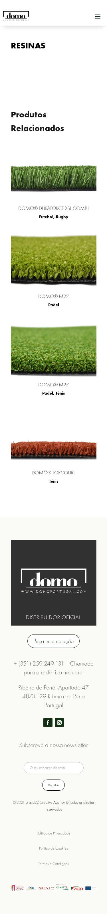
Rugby (62, 216)
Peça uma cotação (53, 641)
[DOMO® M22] (53, 260)
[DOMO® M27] (53, 349)
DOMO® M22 (53, 296)
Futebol (46, 216)
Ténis (60, 393)
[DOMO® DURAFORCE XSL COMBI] (53, 172)
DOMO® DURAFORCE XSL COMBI (53, 208)
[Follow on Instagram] (59, 722)
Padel (53, 304)
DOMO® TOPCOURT (53, 472)
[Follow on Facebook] (48, 722)
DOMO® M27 (53, 384)
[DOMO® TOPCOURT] (53, 437)
